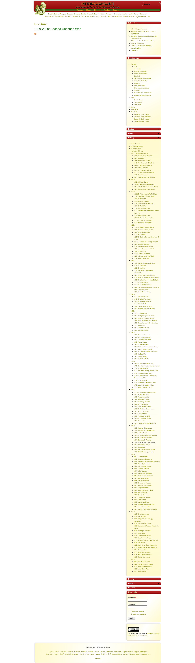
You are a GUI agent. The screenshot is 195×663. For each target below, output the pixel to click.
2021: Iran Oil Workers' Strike (143, 564)
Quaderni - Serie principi (141, 119)
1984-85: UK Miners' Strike (142, 418)
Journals (133, 64)
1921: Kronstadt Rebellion (142, 232)
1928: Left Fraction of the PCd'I (144, 256)
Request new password (138, 614)
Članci (88, 10)
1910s (133, 191)
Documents (134, 109)
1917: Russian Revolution (142, 208)
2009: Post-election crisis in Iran (144, 504)
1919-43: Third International (142, 220)
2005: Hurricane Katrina (141, 478)
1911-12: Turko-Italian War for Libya (145, 194)
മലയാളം (143, 16)
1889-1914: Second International (144, 177)
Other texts (137, 104)
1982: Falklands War (140, 413)
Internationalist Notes (140, 81)
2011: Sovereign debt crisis (142, 523)
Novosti (97, 10)
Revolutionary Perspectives (142, 93)
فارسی (97, 16)
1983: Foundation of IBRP (142, 416)
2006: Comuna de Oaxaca (142, 483)
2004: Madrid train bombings (143, 473)
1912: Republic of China (141, 201)
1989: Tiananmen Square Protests (145, 423)
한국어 (81, 16)
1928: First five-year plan (142, 253)
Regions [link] (131, 588)
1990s (43, 24)
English (50, 14)
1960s (133, 332)
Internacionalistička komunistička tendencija (97, 7)
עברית (87, 16)
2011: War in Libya (140, 516)
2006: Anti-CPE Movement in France (145, 509)
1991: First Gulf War (140, 433)
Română (67, 16)
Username (132, 597)
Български (143, 14)
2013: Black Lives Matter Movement (145, 545)
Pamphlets (134, 112)
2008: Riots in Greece (141, 495)
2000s (133, 454)
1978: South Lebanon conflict (143, 387)
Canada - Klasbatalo (137, 43)
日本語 (61, 16)
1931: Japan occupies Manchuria (144, 263)
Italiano (56, 14)
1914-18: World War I (140, 206)
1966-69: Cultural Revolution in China (145, 347)
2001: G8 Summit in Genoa (142, 466)
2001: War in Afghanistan (142, 464)
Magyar (136, 14)
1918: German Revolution (142, 215)
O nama (79, 10)
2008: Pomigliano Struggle (142, 497)
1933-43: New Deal (140, 265)
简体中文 (103, 16)
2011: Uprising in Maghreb (142, 531)
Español (83, 14)
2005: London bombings (141, 480)
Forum (116, 10)
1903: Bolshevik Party (141, 182)
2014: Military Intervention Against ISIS (146, 547)
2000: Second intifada (141, 456)
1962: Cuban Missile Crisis (142, 339)
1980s (133, 390)
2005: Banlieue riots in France (143, 476)
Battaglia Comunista (140, 71)
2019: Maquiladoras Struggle (143, 538)
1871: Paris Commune (141, 175)
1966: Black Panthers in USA (143, 349)
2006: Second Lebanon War (143, 485)
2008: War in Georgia (140, 492)
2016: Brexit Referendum (142, 552)
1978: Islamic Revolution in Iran (144, 385)
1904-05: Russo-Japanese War (144, 184)
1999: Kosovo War (140, 447)
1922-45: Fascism (139, 234)
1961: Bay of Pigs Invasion (142, 337)
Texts (132, 97)
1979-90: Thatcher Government (144, 409)
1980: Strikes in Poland (141, 411)
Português (109, 14)
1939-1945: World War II (141, 296)
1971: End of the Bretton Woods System (146, 366)
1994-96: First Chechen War (143, 437)
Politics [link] (131, 583)
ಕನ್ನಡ (137, 16)
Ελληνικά (75, 16)
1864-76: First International (142, 170)
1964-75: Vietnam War (141, 344)
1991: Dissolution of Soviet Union (144, 430)
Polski (96, 14)
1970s (133, 361)
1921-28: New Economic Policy (144, 227)
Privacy (97, 658)
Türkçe (55, 16)
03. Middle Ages (136, 148)
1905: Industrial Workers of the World (146, 187)
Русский (90, 14)
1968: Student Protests (141, 359)
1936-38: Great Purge (141, 282)
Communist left (138, 102)
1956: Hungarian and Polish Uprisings (146, 323)
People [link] (131, 579)
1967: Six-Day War (140, 354)
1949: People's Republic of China (144, 308)
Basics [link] (131, 129)
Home (36, 24)
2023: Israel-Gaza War (141, 569)
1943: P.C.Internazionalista (142, 301)
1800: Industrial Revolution (139, 153)
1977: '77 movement (140, 380)
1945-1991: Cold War (140, 304)
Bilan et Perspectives (140, 73)
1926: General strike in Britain (143, 246)
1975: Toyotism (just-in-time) (143, 373)
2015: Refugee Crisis (140, 550)
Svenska (77, 14)
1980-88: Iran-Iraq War (141, 394)
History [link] (131, 138)
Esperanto (48, 16)
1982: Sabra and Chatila (141, 399)
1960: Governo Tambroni (142, 335)
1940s (133, 294)
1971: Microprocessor (141, 368)
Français (63, 14)
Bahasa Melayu (117, 16)
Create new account (137, 611)
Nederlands (117, 14)
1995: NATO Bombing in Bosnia (144, 452)
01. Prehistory (135, 144)
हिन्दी (109, 16)
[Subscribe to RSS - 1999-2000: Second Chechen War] (35, 34)
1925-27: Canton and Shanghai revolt (146, 242)
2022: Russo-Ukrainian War (143, 566)
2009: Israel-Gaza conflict (142, 507)
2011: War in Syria (139, 542)
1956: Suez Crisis (139, 325)
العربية (92, 16)
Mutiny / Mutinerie (139, 85)
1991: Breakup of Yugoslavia (143, 428)
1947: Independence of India (143, 306)
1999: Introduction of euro (142, 445)
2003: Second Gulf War (141, 468)
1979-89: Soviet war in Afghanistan (145, 392)
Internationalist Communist (142, 78)
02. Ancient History (137, 146)
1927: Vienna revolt (140, 251)
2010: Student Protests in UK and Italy (146, 540)
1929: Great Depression (141, 258)
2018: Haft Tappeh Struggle (142, 554)
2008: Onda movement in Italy (143, 490)
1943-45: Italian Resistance (142, 299)
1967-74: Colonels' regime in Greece (145, 351)
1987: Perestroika (139, 421)
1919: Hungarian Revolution (142, 222)
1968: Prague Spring (140, 356)
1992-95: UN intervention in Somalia (145, 435)
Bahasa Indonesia (128, 16)
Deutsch (70, 14)
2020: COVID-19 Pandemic (142, 562)
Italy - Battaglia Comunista (139, 29)
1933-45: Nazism (139, 268)
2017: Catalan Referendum (142, 535)
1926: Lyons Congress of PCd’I (144, 249)
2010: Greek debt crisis (141, 514)
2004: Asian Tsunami (140, 471)
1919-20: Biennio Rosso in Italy (144, 218)
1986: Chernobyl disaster (142, 402)
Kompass (137, 83)
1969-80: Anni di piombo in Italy (143, 363)
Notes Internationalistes (141, 88)
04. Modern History (137, 151)
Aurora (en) (137, 69)
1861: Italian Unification (141, 168)
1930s (133, 261)
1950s (133, 311)
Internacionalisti (97, 3)
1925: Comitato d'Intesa (141, 244)
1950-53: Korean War (141, 313)
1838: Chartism (139, 158)
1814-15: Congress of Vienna (143, 156)
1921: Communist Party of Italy (143, 230)
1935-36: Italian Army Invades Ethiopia (146, 280)
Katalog (107, 10)
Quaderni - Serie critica (141, 114)
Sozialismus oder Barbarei (142, 95)
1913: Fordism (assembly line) (143, 203)
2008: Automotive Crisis (141, 502)
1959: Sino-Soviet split (141, 330)
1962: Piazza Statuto (140, 342)
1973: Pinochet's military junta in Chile (146, 371)
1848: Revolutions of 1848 (142, 160)
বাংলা (149, 16)
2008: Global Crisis (140, 499)
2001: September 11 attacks (143, 459)
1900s (133, 179)
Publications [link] (133, 58)
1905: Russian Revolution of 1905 (144, 189)
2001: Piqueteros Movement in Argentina (147, 461)
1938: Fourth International (142, 292)
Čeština (101, 14)
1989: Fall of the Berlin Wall (142, 406)
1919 (135, 66)
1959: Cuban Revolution (141, 328)
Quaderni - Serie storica (141, 121)
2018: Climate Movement (142, 557)
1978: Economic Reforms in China (145, 382)
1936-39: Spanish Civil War (142, 285)
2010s (133, 511)
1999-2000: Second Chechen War (145, 442)
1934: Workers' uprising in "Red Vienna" (146, 277)
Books (133, 107)
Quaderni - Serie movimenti (142, 116)
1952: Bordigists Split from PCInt (144, 316)
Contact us (134, 50)
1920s (133, 225)
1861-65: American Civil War (143, 165)
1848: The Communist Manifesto (144, 163)
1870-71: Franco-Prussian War (144, 172)
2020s (133, 559)
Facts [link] (130, 133)
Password (132, 604)
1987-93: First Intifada (141, 404)
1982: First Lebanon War (142, 397)
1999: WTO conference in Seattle (144, 449)
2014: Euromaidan (139, 533)
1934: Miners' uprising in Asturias (144, 275)
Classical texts (138, 100)
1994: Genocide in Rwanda (142, 440)
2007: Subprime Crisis (141, 488)
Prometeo (137, 90)
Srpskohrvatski (127, 14)
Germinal (137, 76)
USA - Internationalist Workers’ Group (143, 41)
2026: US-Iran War (140, 571)
